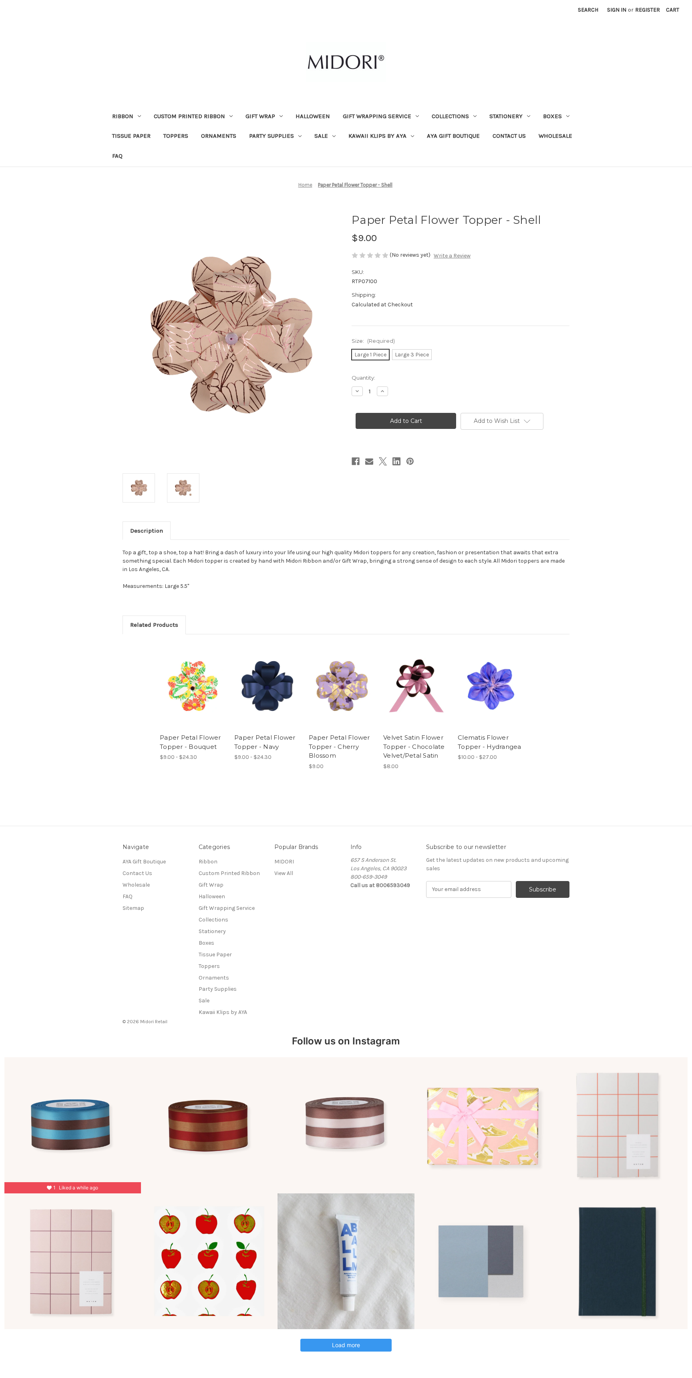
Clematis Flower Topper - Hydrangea (489, 742)
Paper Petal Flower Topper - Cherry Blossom (339, 746)
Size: (373, 341)
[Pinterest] (410, 461)
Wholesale (555, 135)
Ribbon (122, 116)
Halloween (313, 116)
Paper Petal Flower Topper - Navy (265, 742)
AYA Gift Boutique (453, 135)
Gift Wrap (260, 116)
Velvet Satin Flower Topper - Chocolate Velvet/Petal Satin (414, 746)
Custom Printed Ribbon (189, 116)
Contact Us (509, 135)
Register (647, 9)
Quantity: (363, 377)
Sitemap (133, 908)
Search (588, 9)
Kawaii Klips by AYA (377, 135)
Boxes (552, 116)
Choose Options (193, 693)
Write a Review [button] (452, 255)
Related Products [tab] (154, 624)
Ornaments (218, 135)
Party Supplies (271, 135)
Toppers (175, 135)
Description (146, 530)
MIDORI (284, 861)
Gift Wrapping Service (377, 116)
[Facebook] (356, 461)
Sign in (616, 9)
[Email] (369, 461)
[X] (383, 461)
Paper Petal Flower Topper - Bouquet (190, 742)
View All (283, 873)
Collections (450, 116)
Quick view (186, 679)
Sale (321, 135)
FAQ (117, 155)
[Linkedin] (396, 461)
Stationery (506, 116)
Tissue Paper (131, 135)
